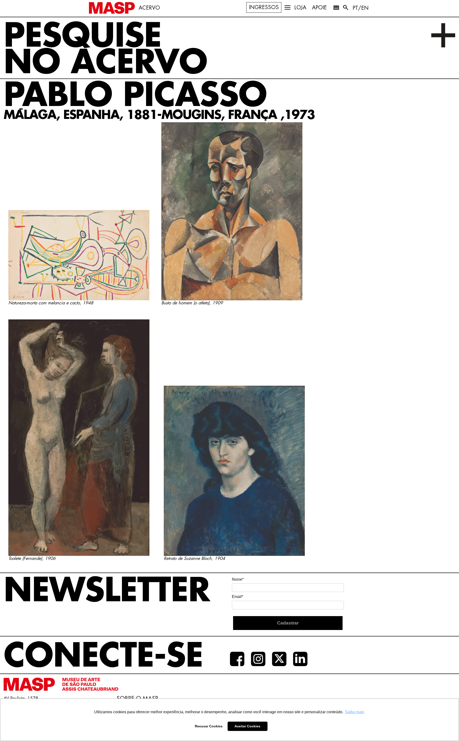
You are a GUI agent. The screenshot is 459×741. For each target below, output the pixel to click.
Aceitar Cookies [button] (247, 726)
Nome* (238, 579)
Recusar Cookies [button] (209, 726)
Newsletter (107, 591)
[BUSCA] (346, 8)
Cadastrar (288, 622)
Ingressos (264, 7)
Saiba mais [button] (354, 712)
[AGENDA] (336, 8)
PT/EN (361, 8)
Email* (237, 597)
